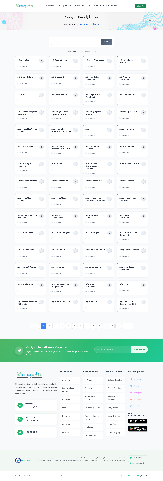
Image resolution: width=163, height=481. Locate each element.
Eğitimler (66, 424)
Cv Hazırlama (90, 388)
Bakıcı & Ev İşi (81, 6)
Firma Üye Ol (113, 424)
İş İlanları (50, 6)
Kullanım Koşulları (115, 380)
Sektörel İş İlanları (92, 408)
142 (118, 326)
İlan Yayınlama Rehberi (68, 389)
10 (99, 326)
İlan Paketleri (95, 6)
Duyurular (66, 416)
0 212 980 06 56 (32, 421)
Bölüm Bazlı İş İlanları (91, 398)
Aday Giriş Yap (114, 416)
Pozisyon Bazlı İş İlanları (92, 417)
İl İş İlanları (89, 427)
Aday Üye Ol (113, 408)
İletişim (65, 432)
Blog (64, 408)
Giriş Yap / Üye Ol (64, 6)
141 (112, 326)
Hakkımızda (67, 399)
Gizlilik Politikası (115, 388)
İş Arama (88, 380)
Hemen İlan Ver (110, 6)
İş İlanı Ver (140, 6)
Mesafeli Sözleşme (112, 398)
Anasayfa (68, 24)
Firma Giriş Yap (114, 432)
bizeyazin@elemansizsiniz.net (38, 407)
